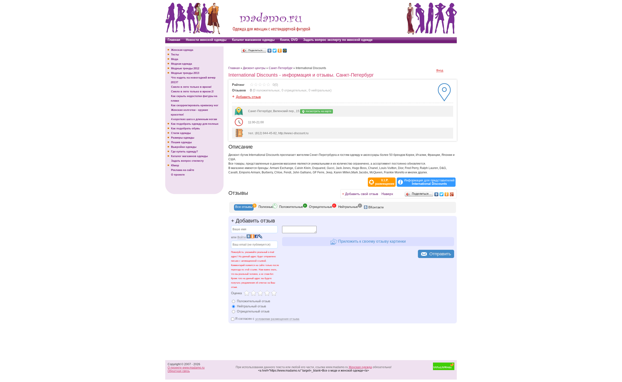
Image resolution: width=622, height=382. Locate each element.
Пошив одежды (181, 142)
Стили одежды (181, 133)
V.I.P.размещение (384, 182)
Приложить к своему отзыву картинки (371, 241)
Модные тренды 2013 (185, 72)
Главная (174, 40)
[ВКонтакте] (269, 50)
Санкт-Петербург (281, 68)
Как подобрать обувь (185, 128)
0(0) (275, 85)
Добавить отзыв (248, 97)
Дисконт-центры (254, 68)
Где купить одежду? (184, 151)
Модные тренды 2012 (185, 68)
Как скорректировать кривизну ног (194, 105)
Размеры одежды (182, 137)
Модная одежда (181, 63)
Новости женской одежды (206, 40)
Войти (241, 237)
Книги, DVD (289, 40)
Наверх (387, 194)
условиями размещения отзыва (277, 319)
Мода (174, 59)
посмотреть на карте (318, 111)
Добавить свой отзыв (361, 194)
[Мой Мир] (284, 50)
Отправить (440, 253)
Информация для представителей (429, 182)
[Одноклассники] (279, 50)
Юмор (175, 165)
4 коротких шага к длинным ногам (194, 119)
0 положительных (267, 90)
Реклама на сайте (182, 170)
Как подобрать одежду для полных (194, 123)
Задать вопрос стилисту (187, 160)
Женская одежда (182, 49)
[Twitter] (274, 50)
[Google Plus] (451, 194)
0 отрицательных (294, 90)
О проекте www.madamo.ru (186, 367)
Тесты (175, 54)
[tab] (244, 207)
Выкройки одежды (183, 146)
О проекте (178, 174)
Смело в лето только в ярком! (191, 86)
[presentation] (244, 207)
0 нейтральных (319, 90)
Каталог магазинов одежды (253, 40)
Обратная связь (179, 371)
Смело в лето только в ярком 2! (192, 91)
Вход (439, 70)
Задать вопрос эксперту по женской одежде (337, 40)
